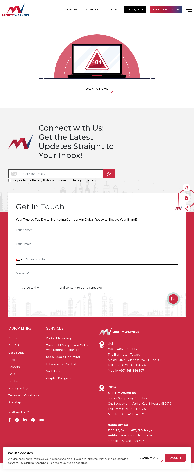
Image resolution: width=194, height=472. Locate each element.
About (12, 338)
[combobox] (19, 259)
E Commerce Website (62, 364)
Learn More (149, 457)
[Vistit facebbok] (9, 420)
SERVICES (71, 9)
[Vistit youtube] (41, 420)
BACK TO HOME (97, 88)
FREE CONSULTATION (166, 9)
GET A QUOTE (135, 9)
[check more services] (187, 9)
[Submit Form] (109, 173)
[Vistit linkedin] (25, 420)
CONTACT (114, 9)
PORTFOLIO (92, 9)
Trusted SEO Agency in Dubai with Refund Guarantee (67, 348)
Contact (14, 381)
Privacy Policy (42, 180)
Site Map (14, 402)
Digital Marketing (58, 338)
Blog (11, 359)
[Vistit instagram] (17, 420)
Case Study (16, 352)
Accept (175, 457)
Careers (14, 367)
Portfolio (14, 345)
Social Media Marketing (63, 357)
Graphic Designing (59, 378)
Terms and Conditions (23, 395)
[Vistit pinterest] (33, 420)
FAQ (11, 374)
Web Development (60, 371)
